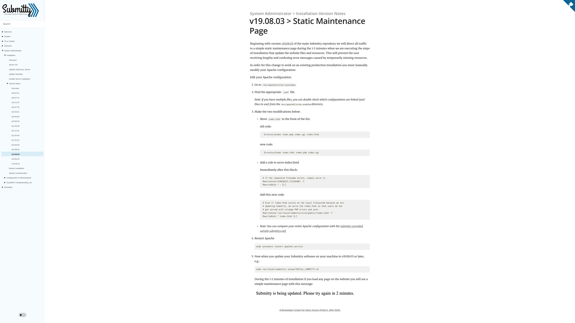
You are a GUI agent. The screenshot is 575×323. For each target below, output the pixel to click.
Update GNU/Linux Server (19, 69)
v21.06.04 (15, 135)
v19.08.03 (15, 154)
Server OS (13, 65)
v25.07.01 (15, 98)
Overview (13, 60)
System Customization (18, 173)
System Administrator (12, 51)
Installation (11, 55)
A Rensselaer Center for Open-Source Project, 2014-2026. (310, 310)
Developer (8, 187)
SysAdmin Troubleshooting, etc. (19, 183)
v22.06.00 (15, 117)
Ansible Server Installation (19, 79)
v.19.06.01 (15, 164)
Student (7, 36)
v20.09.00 (15, 145)
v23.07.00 (15, 107)
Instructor (8, 46)
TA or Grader (9, 41)
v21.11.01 (15, 131)
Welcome (8, 32)
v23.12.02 (15, 102)
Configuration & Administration (19, 178)
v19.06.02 (15, 159)
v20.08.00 (15, 149)
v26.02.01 (15, 93)
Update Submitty (15, 74)
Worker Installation (16, 168)
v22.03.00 (15, 126)
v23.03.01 (15, 112)
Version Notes (14, 84)
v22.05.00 (15, 121)
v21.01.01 (15, 140)
